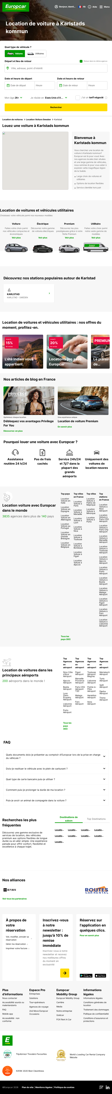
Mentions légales (43, 1087)
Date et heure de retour (70, 78)
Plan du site (27, 1087)
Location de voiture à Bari (73, 830)
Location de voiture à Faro (73, 836)
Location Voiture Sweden (38, 119)
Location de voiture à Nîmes (86, 836)
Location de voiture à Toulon (60, 841)
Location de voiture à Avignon (99, 836)
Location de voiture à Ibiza (99, 830)
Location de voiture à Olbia (60, 836)
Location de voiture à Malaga (86, 830)
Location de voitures (12, 119)
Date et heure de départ (18, 78)
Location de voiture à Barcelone (60, 830)
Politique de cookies (64, 1087)
